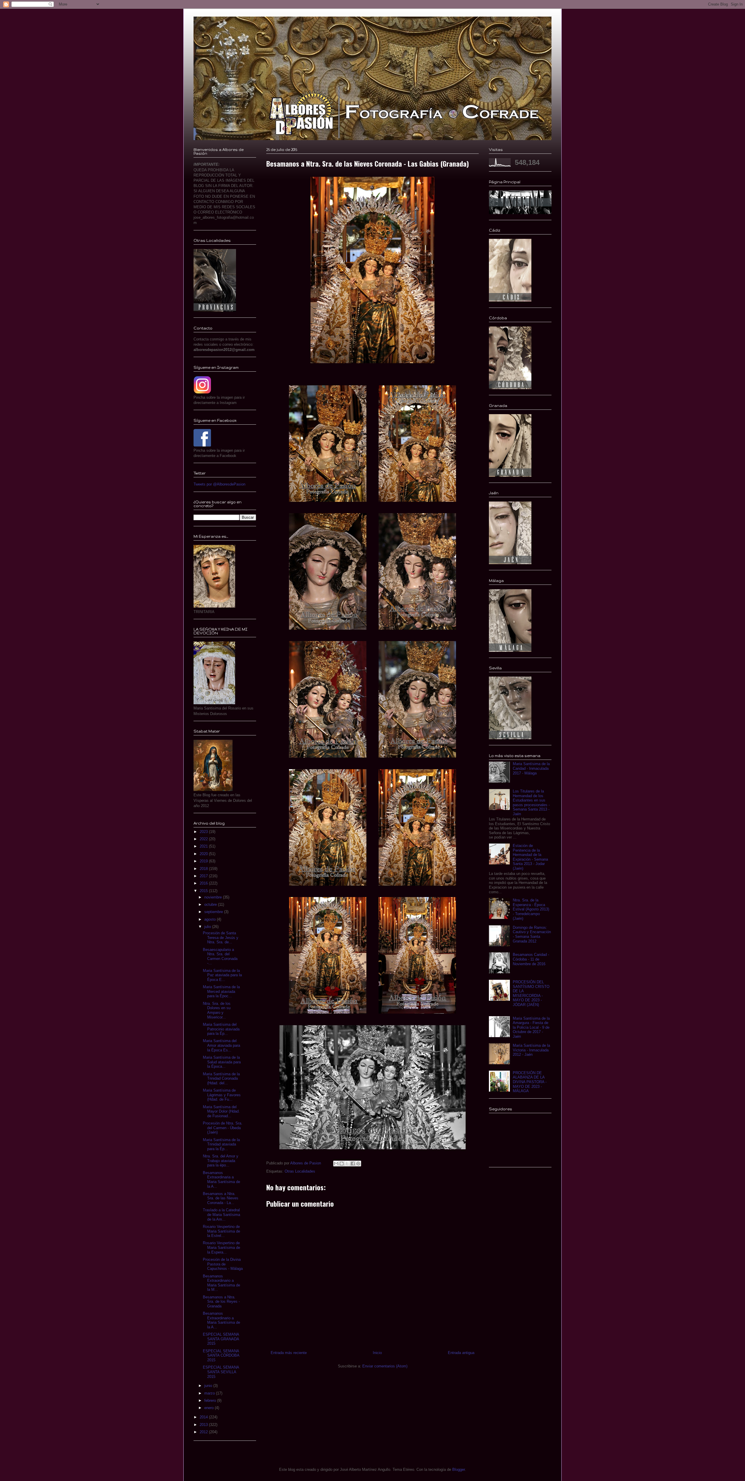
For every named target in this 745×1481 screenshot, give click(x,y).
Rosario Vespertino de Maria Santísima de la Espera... (221, 1247)
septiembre (214, 912)
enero (209, 1408)
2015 (204, 891)
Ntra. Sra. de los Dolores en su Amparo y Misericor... (216, 1010)
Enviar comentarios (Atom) (384, 1366)
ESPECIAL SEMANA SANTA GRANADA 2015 (221, 1339)
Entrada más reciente (289, 1353)
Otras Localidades (300, 1171)
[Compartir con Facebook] (353, 1163)
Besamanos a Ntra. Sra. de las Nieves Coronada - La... (220, 1198)
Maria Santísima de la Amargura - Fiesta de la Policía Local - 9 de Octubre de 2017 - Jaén (531, 1027)
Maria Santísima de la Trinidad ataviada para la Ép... (221, 1144)
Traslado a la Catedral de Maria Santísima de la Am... (221, 1214)
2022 (204, 839)
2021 (204, 846)
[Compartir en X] (347, 1163)
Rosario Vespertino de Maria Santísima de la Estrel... (221, 1231)
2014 (204, 1417)
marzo (210, 1393)
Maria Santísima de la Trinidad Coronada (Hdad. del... (221, 1078)
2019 (204, 861)
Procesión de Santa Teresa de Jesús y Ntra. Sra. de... (220, 937)
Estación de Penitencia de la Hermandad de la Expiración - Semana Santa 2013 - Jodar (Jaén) (530, 857)
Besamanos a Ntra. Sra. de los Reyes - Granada (221, 1301)
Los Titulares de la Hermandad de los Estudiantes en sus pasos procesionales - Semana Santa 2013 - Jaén (531, 802)
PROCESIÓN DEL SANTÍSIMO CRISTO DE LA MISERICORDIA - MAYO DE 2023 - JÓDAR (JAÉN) (531, 993)
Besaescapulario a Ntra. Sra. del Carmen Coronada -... (220, 956)
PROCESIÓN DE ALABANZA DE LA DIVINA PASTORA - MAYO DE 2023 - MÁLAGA (530, 1082)
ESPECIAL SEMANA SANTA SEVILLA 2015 (221, 1371)
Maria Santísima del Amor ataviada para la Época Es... (221, 1045)
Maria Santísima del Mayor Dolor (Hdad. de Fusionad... (221, 1111)
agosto (210, 919)
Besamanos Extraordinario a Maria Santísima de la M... (221, 1283)
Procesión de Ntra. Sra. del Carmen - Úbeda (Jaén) (222, 1127)
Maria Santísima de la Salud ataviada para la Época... (222, 1062)
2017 (204, 876)
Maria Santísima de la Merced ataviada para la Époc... (221, 991)
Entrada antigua (461, 1353)
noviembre (213, 897)
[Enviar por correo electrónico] (336, 1163)
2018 (204, 868)
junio (208, 1385)
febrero (210, 1400)
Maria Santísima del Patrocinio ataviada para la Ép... (221, 1029)
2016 (204, 883)
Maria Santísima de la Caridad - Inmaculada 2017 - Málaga (531, 768)
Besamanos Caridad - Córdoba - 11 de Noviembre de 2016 (531, 959)
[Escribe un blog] (342, 1163)
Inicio (377, 1353)
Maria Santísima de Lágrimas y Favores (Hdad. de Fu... (222, 1095)
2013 (204, 1424)
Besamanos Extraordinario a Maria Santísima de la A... (221, 1320)
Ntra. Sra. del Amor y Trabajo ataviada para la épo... (220, 1160)
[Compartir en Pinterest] (358, 1163)
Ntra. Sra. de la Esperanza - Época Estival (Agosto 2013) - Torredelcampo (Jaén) (531, 909)
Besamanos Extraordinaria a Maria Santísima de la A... (221, 1180)
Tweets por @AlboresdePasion (219, 484)
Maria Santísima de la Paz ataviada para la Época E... (222, 975)
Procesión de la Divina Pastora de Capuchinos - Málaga (223, 1264)
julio (208, 926)
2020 (204, 854)
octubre (211, 904)
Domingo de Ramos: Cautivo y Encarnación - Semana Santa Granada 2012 (532, 934)
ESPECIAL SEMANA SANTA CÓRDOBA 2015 (221, 1355)
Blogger (458, 1469)
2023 (204, 831)
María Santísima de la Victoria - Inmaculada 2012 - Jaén (531, 1050)
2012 (204, 1432)
